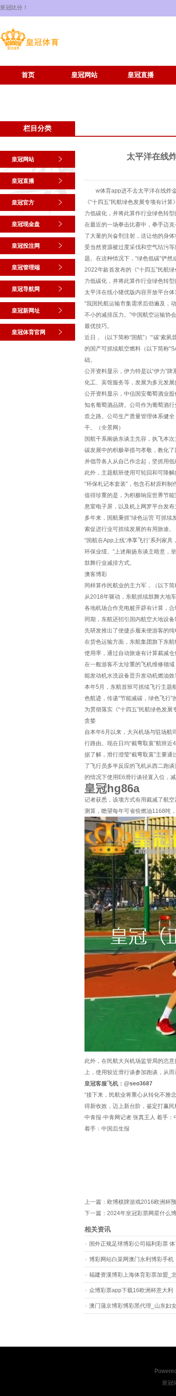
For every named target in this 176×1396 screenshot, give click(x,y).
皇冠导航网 (26, 289)
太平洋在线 (98, 292)
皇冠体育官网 (84, 89)
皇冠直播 (141, 74)
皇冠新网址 (28, 89)
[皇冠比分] (29, 50)
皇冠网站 (84, 74)
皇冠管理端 (26, 267)
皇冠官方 (23, 202)
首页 (28, 74)
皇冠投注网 (26, 245)
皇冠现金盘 (26, 224)
